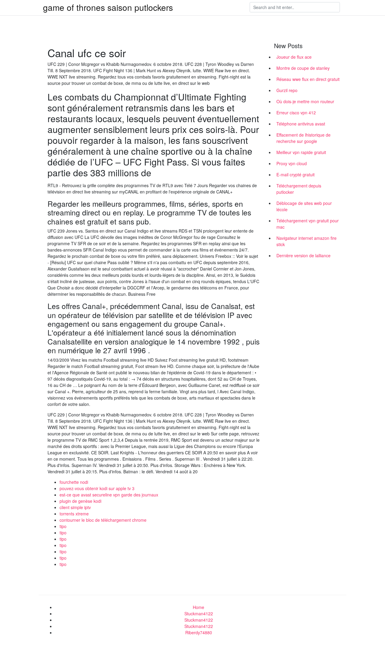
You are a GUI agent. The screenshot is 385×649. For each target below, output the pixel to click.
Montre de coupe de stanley (303, 68)
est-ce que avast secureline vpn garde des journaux (109, 495)
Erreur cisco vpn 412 (296, 113)
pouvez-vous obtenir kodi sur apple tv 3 (97, 488)
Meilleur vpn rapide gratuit (301, 152)
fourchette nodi (74, 482)
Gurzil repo (286, 90)
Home (198, 607)
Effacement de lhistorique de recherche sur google (303, 138)
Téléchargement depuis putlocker (298, 189)
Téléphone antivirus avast (300, 124)
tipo (63, 526)
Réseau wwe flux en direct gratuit (308, 79)
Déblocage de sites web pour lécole (304, 206)
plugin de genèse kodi (80, 501)
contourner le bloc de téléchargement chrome (103, 520)
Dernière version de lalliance (303, 255)
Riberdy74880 (198, 632)
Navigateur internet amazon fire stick (306, 241)
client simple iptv (75, 507)
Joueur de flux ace (294, 57)
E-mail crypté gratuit (295, 175)
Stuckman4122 (198, 613)
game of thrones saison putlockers (108, 7)
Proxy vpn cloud (291, 163)
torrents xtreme (74, 514)
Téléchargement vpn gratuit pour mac (307, 224)
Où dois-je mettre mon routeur (305, 101)
